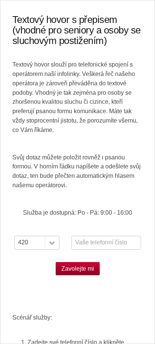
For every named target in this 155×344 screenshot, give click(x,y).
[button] (52, 242)
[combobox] (36, 243)
